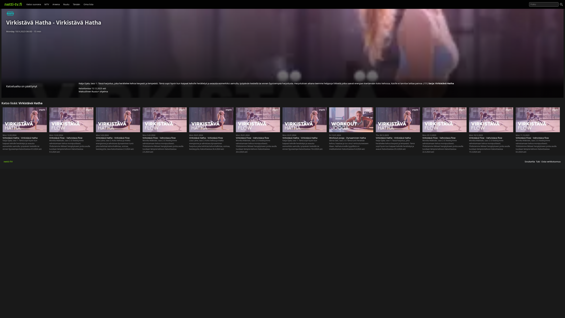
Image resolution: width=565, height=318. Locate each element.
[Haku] (561, 4)
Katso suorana (33, 4)
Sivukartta (530, 161)
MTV (46, 4)
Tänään (76, 4)
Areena (56, 4)
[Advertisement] (282, 56)
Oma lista (88, 4)
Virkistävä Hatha (444, 83)
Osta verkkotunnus (551, 161)
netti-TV (8, 161)
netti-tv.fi (13, 4)
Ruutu (66, 4)
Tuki (538, 161)
